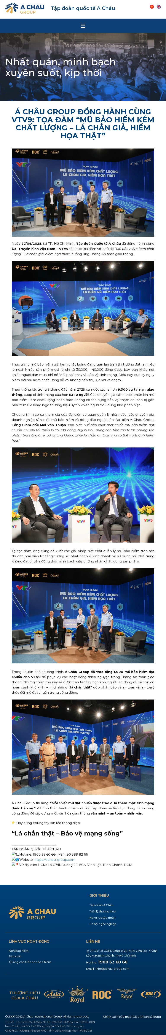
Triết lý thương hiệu (102, 911)
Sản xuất (15, 956)
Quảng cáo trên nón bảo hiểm (30, 962)
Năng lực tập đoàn (102, 917)
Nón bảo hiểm (19, 950)
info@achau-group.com (112, 968)
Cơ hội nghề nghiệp (102, 924)
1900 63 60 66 (112, 962)
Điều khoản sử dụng (147, 1016)
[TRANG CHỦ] (24, 8)
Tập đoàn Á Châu (101, 905)
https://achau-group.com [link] (54, 860)
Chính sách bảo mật (117, 1016)
